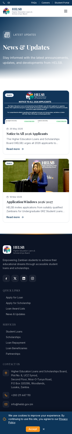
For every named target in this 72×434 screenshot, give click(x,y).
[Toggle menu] (65, 11)
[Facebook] (6, 278)
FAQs (34, 2)
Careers (46, 2)
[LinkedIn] (23, 278)
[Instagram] (32, 278)
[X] (15, 278)
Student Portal (62, 2)
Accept (33, 429)
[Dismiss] (43, 429)
